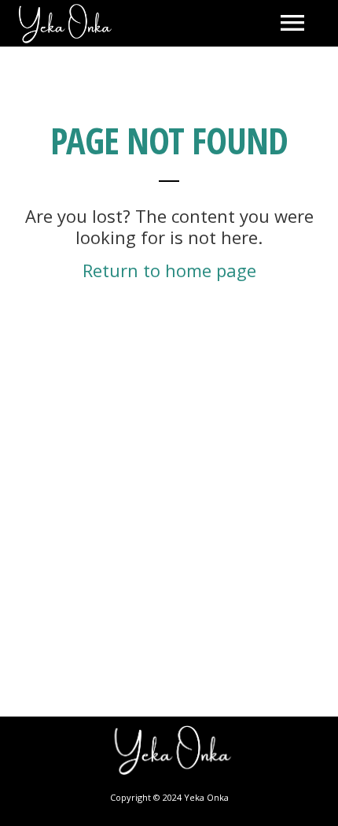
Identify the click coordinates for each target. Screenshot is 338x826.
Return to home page (169, 270)
